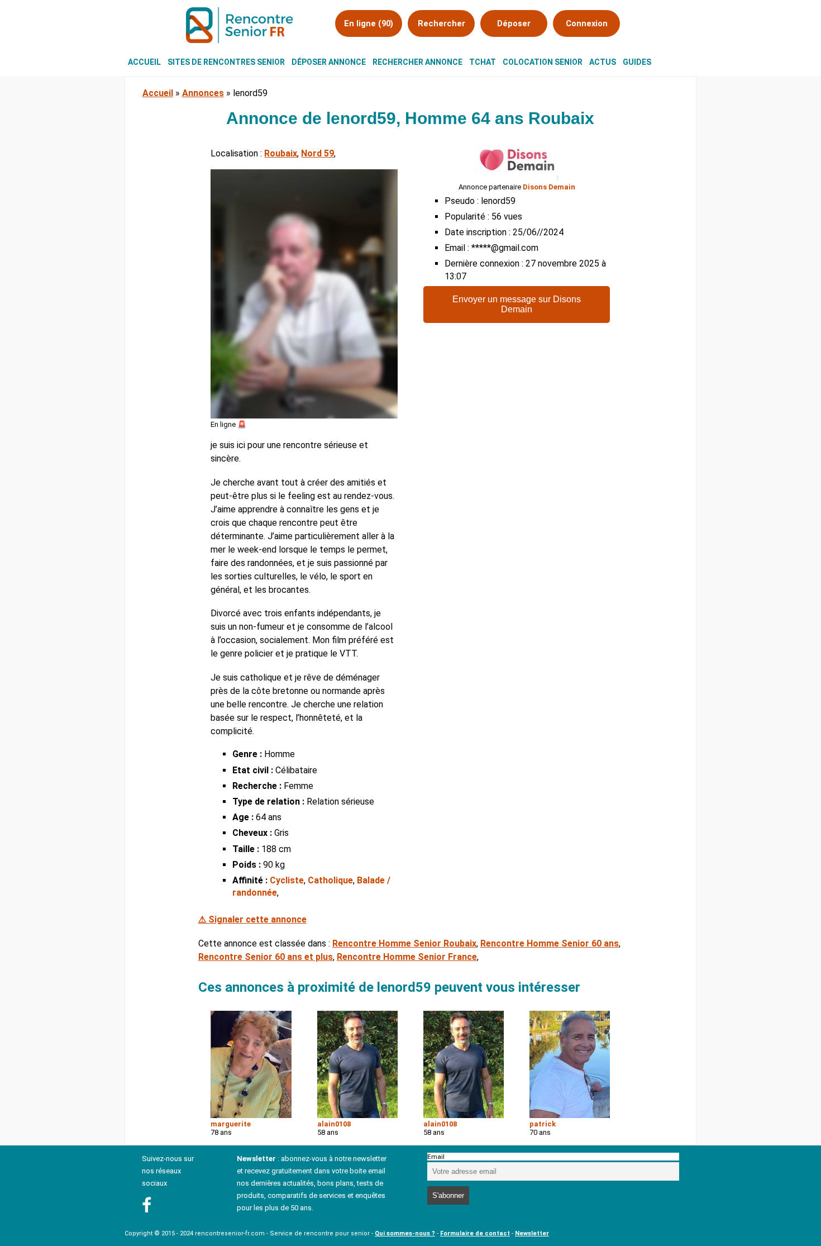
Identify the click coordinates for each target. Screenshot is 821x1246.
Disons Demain (549, 187)
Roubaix (280, 153)
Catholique (330, 880)
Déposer (514, 23)
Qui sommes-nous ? (405, 1233)
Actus (602, 62)
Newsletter (532, 1233)
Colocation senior (543, 62)
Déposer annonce (329, 62)
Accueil (144, 62)
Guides (637, 62)
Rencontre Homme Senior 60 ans (549, 943)
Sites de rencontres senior (226, 62)
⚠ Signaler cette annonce (252, 919)
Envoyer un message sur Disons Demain (516, 304)
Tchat (482, 62)
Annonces (203, 93)
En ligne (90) (368, 23)
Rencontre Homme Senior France (407, 957)
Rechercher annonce (417, 62)
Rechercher (441, 23)
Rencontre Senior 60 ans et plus (265, 957)
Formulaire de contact (475, 1233)
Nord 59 (317, 153)
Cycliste (287, 880)
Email (436, 1157)
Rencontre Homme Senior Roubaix (404, 943)
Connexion (587, 23)
